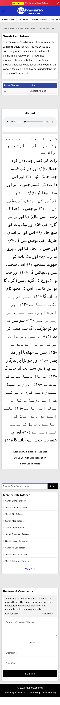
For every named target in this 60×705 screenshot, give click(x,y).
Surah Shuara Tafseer (16, 507)
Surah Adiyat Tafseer (15, 547)
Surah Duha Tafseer (15, 500)
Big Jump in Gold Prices (31, 3)
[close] (57, 3)
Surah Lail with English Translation (30, 452)
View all (29, 569)
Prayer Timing (8, 19)
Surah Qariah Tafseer (16, 554)
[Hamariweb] (30, 11)
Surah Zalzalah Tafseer (17, 541)
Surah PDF (23, 19)
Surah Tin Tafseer (14, 514)
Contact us (20, 692)
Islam (12, 28)
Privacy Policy (49, 692)
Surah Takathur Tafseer (17, 561)
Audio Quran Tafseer (27, 28)
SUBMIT (30, 673)
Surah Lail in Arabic (30, 464)
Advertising (34, 692)
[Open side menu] (3, 11)
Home (4, 28)
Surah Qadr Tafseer (15, 527)
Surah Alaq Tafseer (14, 521)
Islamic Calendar (39, 19)
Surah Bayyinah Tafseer (17, 534)
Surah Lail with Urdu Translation (30, 458)
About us (8, 692)
